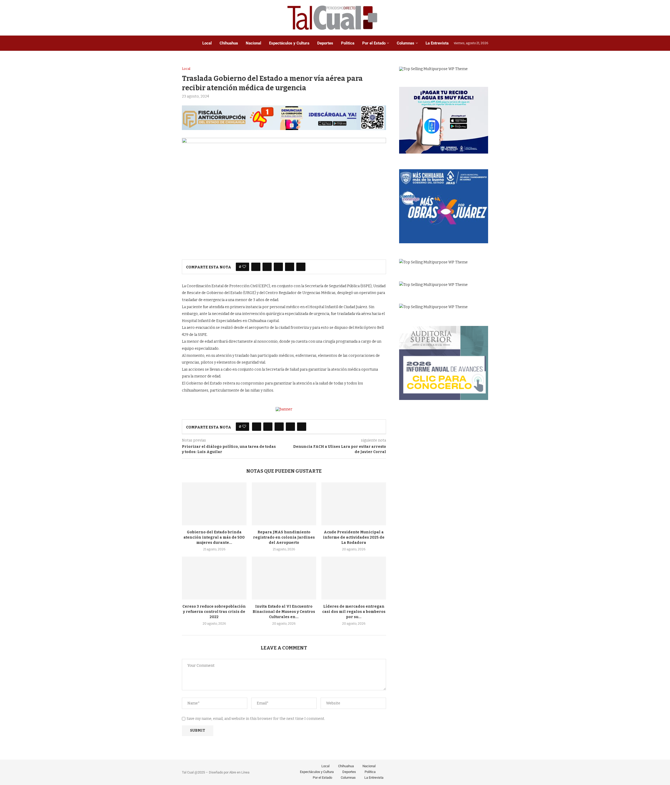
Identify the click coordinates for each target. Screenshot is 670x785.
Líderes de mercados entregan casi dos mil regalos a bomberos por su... (354, 611)
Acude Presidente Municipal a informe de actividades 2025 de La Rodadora (353, 537)
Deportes (325, 43)
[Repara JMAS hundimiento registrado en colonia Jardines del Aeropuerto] (284, 503)
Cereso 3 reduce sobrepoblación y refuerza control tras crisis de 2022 (214, 611)
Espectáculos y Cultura (289, 43)
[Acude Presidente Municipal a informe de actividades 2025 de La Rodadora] (353, 503)
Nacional (253, 43)
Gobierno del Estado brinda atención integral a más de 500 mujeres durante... (214, 537)
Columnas (405, 43)
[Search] (485, 17)
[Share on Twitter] (267, 267)
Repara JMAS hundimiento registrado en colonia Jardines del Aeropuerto (284, 537)
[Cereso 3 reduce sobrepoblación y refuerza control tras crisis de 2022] (214, 578)
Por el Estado (374, 43)
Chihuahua (229, 43)
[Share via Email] (300, 267)
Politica (347, 43)
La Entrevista (437, 43)
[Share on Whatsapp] (289, 267)
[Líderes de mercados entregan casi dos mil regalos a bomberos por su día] (353, 578)
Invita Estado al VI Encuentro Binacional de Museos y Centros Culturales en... (284, 611)
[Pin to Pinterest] (278, 267)
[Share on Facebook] (255, 267)
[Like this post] (244, 267)
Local (207, 43)
